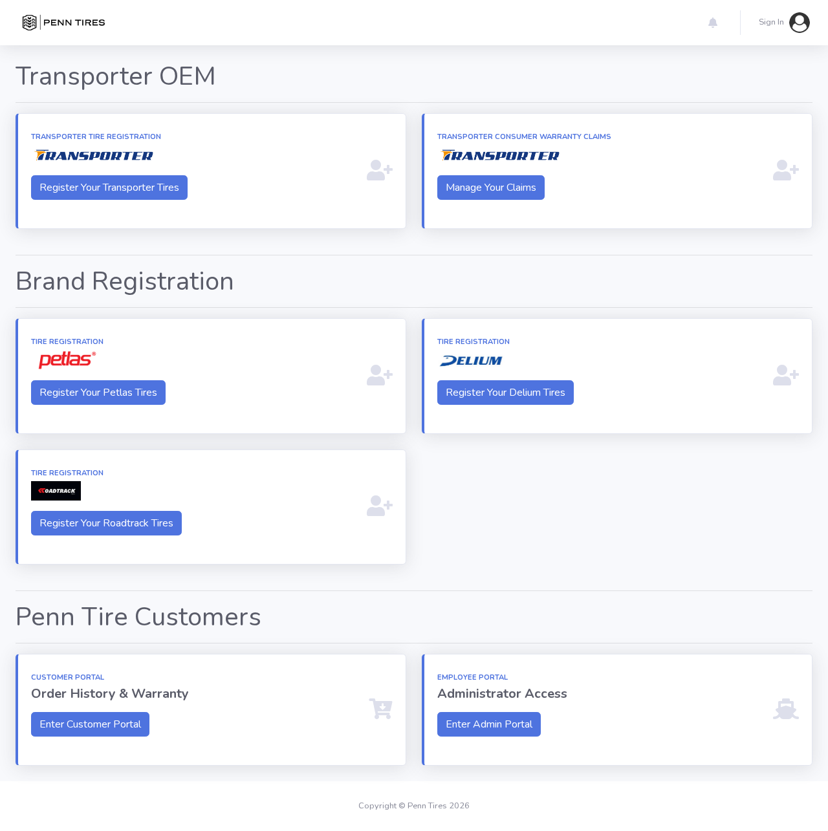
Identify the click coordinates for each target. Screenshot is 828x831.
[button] (713, 22)
